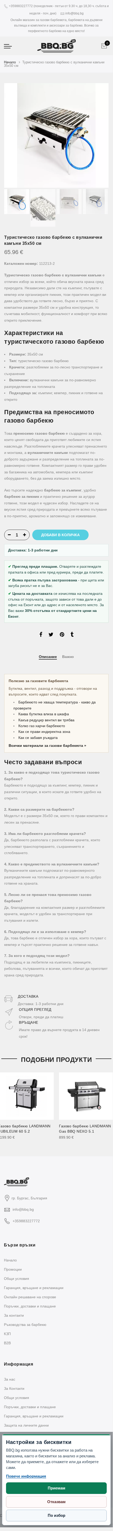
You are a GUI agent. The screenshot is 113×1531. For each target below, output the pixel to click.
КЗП (7, 1334)
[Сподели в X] (51, 635)
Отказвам (56, 1501)
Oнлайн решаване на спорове (30, 1297)
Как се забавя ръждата (38, 738)
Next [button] (100, 135)
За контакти (14, 1315)
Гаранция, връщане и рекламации (33, 1288)
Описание (48, 657)
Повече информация (26, 1476)
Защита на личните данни (26, 1425)
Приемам (56, 1488)
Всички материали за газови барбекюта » (47, 745)
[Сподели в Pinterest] (62, 635)
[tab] (48, 657)
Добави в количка (60, 535)
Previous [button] (17, 135)
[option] (56, 135)
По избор (56, 1515)
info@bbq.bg (23, 1209)
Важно (68, 657)
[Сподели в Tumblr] (72, 635)
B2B (7, 1343)
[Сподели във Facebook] (40, 635)
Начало (10, 62)
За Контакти (14, 1388)
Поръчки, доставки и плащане (30, 1306)
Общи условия (16, 1278)
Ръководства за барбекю (25, 1324)
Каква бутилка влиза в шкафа (43, 714)
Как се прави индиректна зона (44, 731)
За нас (9, 1379)
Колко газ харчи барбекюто (41, 726)
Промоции (13, 1269)
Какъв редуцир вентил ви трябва (46, 720)
